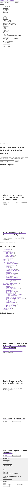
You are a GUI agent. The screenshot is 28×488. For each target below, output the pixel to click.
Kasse (4, 27)
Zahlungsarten (6, 44)
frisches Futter (9, 258)
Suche (4, 483)
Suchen (17, 2)
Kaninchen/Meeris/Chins (9, 262)
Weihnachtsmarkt (10, 305)
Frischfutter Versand (8, 256)
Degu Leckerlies (10, 265)
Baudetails (5, 17)
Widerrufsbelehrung (8, 41)
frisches (8, 267)
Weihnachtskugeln (10, 302)
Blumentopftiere (10, 287)
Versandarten (6, 37)
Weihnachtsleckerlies (11, 304)
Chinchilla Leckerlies (11, 263)
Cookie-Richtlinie (7, 20)
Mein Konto (6, 9)
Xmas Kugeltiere (10, 306)
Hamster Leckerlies (11, 273)
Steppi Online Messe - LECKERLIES (15, 298)
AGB (4, 16)
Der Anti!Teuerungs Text (9, 23)
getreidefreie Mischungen (12, 270)
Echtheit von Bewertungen (9, 24)
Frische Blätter (9, 252)
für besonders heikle (11, 269)
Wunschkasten (6, 6)
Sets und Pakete (10, 280)
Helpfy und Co (6, 259)
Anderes (8, 286)
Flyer (7, 266)
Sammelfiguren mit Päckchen (13, 294)
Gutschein (8, 272)
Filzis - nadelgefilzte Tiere (12, 288)
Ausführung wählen (8, 352)
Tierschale (8, 301)
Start (4, 14)
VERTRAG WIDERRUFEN (10, 38)
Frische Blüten (9, 254)
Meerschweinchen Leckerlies (13, 279)
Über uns (5, 12)
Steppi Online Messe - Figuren (13, 297)
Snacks (8, 281)
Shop (4, 33)
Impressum (5, 26)
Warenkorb (6, 10)
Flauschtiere (9, 290)
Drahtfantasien (6, 249)
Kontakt (5, 28)
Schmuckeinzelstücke (11, 295)
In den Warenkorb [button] (16, 421)
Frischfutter (6, 251)
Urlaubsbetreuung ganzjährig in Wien (12, 35)
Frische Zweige (10, 255)
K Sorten (5, 261)
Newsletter (5, 8)
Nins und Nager (10, 293)
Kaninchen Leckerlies (11, 277)
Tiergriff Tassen (10, 300)
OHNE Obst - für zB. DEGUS (10, 283)
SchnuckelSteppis (7, 284)
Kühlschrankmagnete (11, 291)
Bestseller (5, 19)
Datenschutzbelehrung (8, 21)
